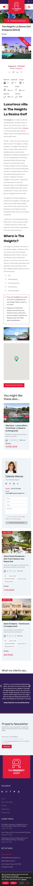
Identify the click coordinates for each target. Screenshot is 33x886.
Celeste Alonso (10, 861)
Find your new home (18, 21)
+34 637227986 (6, 854)
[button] (18, 362)
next (26, 416)
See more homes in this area (14, 385)
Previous (3, 48)
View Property (24, 418)
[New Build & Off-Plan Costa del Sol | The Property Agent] (16, 12)
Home (3, 798)
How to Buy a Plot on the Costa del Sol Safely (16, 832)
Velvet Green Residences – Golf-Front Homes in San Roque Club (15, 558)
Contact (4, 805)
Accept (5, 883)
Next (29, 48)
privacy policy (17, 518)
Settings (22, 883)
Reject (13, 883)
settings (23, 879)
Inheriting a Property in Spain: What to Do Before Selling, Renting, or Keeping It (14, 839)
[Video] (16, 333)
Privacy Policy (5, 812)
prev (6, 416)
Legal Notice (5, 809)
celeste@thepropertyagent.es (15, 493)
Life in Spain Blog (6, 802)
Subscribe (7, 746)
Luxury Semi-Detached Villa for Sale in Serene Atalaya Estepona (23, 428)
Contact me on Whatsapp (9, 72)
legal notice (22, 741)
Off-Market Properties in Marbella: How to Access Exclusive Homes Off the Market (14, 825)
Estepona (25, 128)
